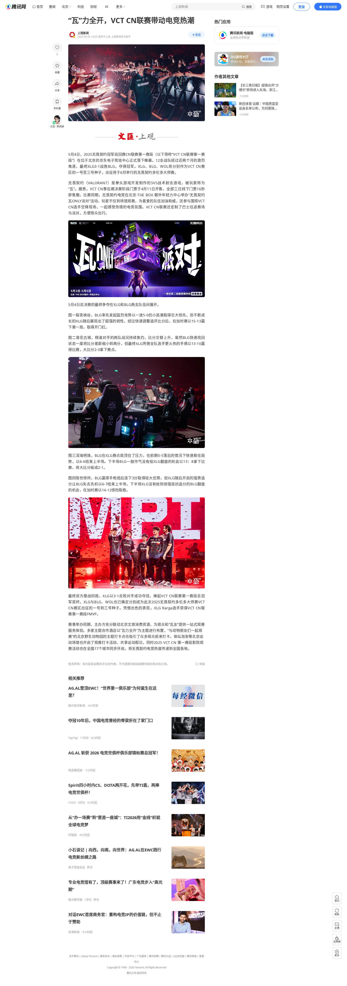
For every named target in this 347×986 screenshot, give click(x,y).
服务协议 (105, 956)
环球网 (72, 835)
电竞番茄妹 (75, 770)
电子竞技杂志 (76, 867)
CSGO (72, 802)
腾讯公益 (166, 956)
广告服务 (141, 956)
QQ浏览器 (179, 956)
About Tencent (89, 956)
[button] (267, 35)
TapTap (73, 737)
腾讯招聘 (154, 956)
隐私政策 (117, 956)
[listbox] (136, 804)
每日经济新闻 (76, 705)
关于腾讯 (74, 956)
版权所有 (142, 973)
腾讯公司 (131, 973)
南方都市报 (75, 899)
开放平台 (129, 956)
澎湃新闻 (74, 932)
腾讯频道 (192, 956)
